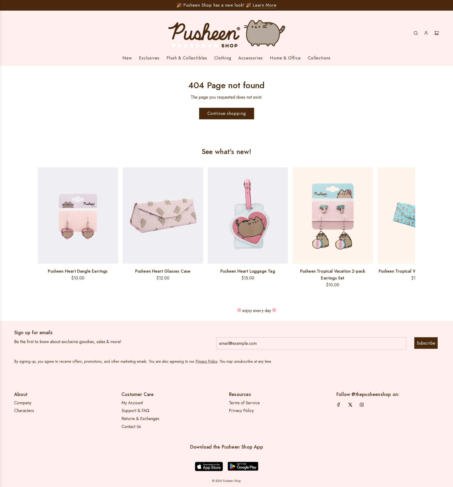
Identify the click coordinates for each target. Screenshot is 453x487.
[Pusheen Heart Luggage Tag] (248, 215)
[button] (43, 228)
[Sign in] (426, 33)
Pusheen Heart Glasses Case (163, 271)
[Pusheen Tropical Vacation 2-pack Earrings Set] (333, 215)
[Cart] (436, 33)
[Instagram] (362, 405)
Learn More (265, 5)
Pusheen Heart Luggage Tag (247, 271)
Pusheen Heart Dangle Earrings (78, 271)
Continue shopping (226, 113)
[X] (350, 405)
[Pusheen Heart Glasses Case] (163, 215)
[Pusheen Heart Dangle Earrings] (78, 215)
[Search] (416, 33)
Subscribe (426, 343)
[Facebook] (338, 405)
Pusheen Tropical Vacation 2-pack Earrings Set (332, 274)
